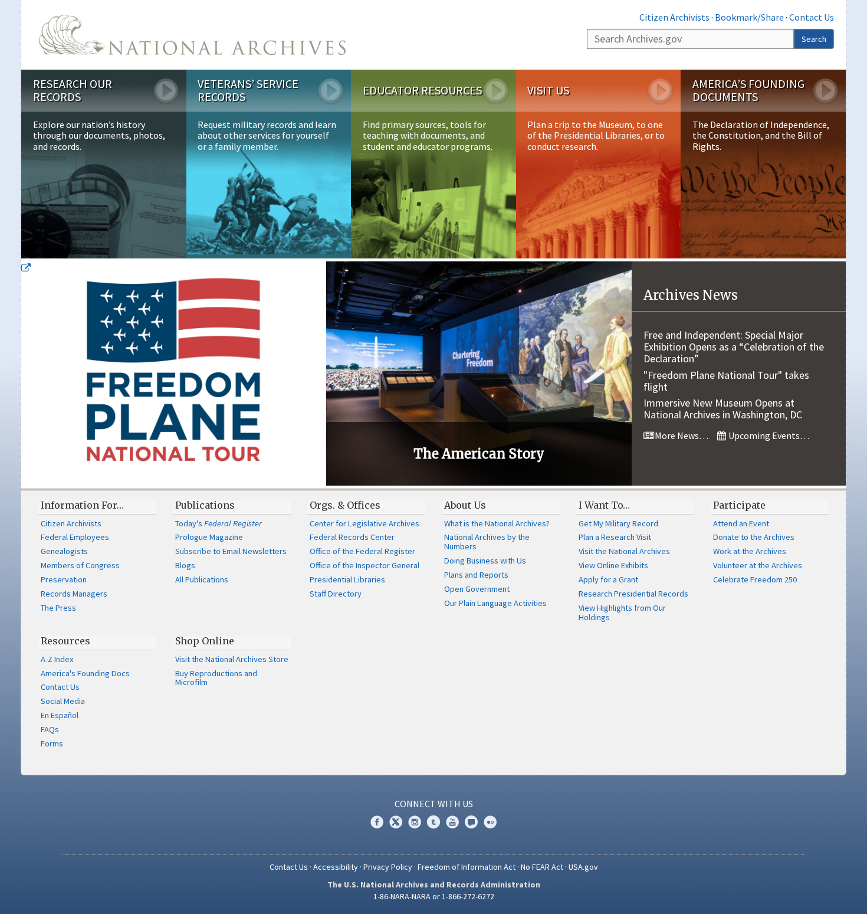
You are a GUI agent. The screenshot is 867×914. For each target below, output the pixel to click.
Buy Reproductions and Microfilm (216, 678)
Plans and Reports (476, 574)
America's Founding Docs (85, 673)
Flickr (490, 822)
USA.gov (583, 866)
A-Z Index (57, 659)
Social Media (63, 701)
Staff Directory (336, 593)
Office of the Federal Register (362, 551)
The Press (58, 607)
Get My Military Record (618, 523)
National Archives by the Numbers (487, 542)
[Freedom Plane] (173, 373)
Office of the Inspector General (364, 565)
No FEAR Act (542, 866)
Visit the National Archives (624, 551)
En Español (59, 715)
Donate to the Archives (753, 537)
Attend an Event (741, 523)
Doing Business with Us (485, 560)
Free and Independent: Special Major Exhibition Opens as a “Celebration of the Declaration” (733, 346)
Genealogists (64, 551)
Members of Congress (80, 565)
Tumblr (433, 822)
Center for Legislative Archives (364, 523)
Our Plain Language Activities (495, 603)
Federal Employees (75, 537)
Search (814, 39)
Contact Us (811, 17)
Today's (218, 523)
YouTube (452, 822)
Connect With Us (434, 804)
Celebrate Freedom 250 (755, 579)
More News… (680, 435)
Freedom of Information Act (466, 866)
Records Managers (74, 593)
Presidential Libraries (347, 579)
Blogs (185, 565)
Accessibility (335, 866)
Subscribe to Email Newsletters (231, 551)
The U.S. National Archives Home (192, 35)
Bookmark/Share (749, 17)
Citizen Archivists (674, 17)
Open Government (477, 589)
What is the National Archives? (497, 523)
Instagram (415, 822)
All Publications (201, 579)
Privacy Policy (387, 866)
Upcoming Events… (768, 435)
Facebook (377, 822)
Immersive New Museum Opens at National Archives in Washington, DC (722, 408)
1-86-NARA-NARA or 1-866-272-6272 (433, 896)
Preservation (64, 579)
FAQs (50, 729)
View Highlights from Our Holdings (622, 612)
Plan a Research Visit (615, 537)
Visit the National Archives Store (231, 659)
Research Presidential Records (633, 593)
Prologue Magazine (209, 537)
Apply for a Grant (608, 579)
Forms (52, 743)
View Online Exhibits (613, 565)
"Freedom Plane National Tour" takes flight (726, 381)
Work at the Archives (749, 551)
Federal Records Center (352, 537)
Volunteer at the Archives (757, 565)
